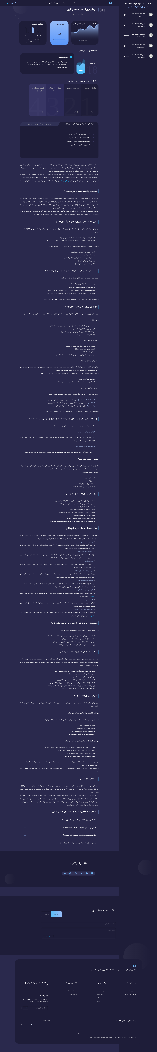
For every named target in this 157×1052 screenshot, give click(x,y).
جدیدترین (56, 914)
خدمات (89, 14)
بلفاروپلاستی (92, 596)
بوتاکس (93, 616)
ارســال (48, 936)
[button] (59, 820)
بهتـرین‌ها (46, 914)
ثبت (25, 1008)
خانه (94, 14)
